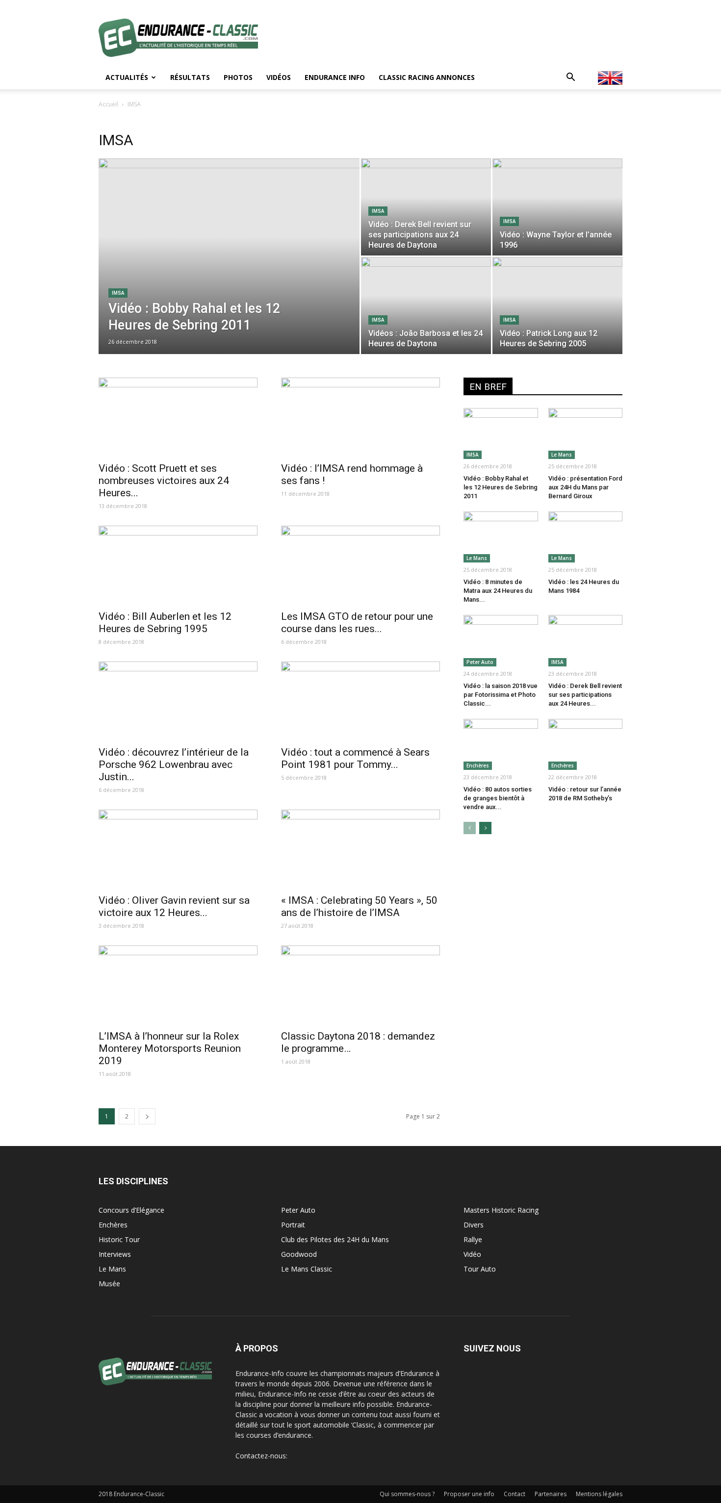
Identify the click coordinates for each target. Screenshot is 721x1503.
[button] (570, 77)
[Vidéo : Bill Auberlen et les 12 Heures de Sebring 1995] (178, 565)
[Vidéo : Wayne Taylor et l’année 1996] (557, 206)
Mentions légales (599, 1494)
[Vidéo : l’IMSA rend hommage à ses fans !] (360, 417)
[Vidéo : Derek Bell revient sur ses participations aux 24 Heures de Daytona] (426, 206)
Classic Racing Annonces (427, 77)
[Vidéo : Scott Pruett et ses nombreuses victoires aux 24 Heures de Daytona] (178, 417)
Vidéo (472, 1254)
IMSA (118, 293)
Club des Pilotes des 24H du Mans (335, 1239)
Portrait (293, 1224)
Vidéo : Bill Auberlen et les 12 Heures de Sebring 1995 (165, 623)
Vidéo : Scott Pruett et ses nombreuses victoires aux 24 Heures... (164, 480)
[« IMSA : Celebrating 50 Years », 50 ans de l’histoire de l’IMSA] (360, 849)
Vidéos (278, 77)
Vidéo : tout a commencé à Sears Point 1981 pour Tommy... (355, 758)
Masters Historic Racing (501, 1210)
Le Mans (561, 454)
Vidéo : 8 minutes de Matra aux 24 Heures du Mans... (498, 590)
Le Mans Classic (306, 1269)
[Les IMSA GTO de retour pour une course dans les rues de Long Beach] (360, 565)
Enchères (477, 765)
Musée (109, 1283)
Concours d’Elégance (131, 1210)
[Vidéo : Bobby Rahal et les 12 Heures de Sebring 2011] (229, 256)
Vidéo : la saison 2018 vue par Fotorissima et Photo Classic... (501, 694)
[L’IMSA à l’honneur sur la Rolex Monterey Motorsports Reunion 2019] (178, 984)
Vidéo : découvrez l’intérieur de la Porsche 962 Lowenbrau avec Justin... (174, 764)
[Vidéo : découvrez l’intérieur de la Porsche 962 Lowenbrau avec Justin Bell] (178, 701)
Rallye (473, 1239)
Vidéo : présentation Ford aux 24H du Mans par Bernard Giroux (585, 487)
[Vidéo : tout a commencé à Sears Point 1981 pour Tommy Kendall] (360, 701)
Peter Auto (479, 662)
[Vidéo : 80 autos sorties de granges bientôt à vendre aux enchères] (501, 744)
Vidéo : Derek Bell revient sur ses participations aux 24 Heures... (585, 694)
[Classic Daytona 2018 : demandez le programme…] (360, 984)
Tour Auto (480, 1269)
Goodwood (299, 1254)
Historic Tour (119, 1239)
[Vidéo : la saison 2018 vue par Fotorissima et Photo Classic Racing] (501, 640)
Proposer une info (469, 1494)
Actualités (126, 77)
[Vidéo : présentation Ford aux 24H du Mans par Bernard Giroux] (585, 433)
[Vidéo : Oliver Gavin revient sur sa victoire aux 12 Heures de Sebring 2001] (178, 849)
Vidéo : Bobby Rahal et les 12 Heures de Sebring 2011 (501, 487)
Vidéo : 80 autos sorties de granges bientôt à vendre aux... (498, 798)
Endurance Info (335, 77)
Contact (514, 1494)
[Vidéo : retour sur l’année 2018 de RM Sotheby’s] (585, 744)
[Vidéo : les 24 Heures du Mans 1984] (585, 536)
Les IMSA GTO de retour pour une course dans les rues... (357, 623)
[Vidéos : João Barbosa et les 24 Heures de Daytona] (426, 305)
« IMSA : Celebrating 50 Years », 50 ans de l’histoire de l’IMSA (359, 906)
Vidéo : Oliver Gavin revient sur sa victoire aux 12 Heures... (174, 906)
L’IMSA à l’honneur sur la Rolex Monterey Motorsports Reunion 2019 (170, 1048)
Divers (474, 1224)
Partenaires (550, 1494)
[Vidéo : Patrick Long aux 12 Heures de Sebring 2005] (557, 305)
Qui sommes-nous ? (407, 1494)
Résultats (190, 77)
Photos (238, 77)
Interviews (115, 1254)
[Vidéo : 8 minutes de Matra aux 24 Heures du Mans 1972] (501, 536)
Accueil (108, 104)
